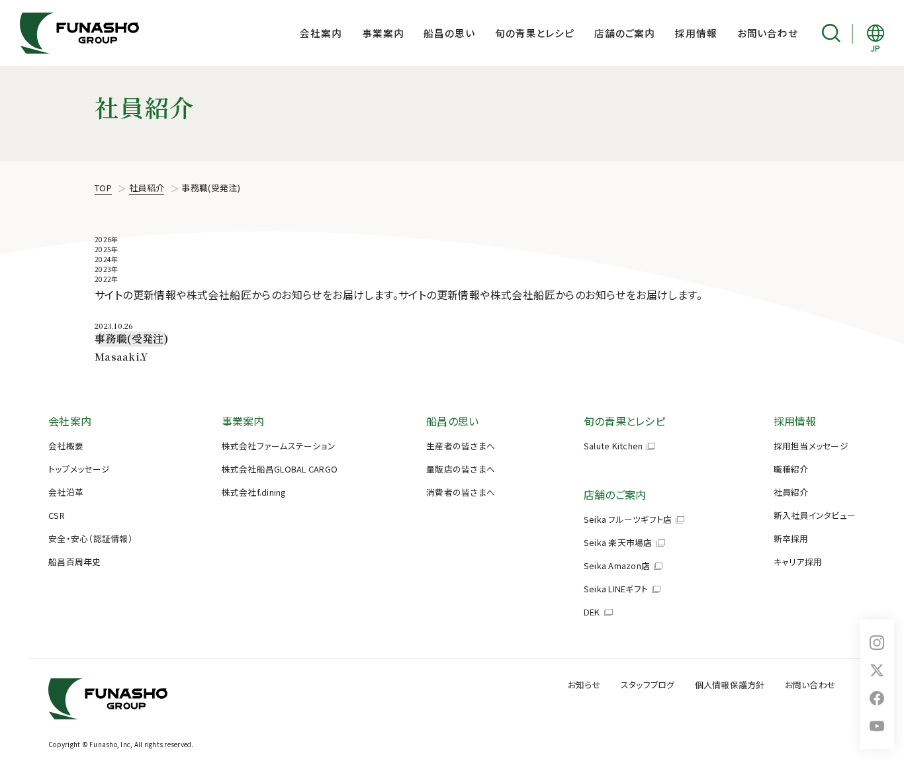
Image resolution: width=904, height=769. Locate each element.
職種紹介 (791, 469)
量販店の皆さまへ (460, 469)
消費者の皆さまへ (460, 492)
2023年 (106, 269)
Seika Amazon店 (617, 565)
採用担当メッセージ (811, 445)
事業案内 (383, 33)
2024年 (106, 259)
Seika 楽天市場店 (618, 542)
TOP (103, 187)
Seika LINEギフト (616, 588)
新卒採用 (791, 538)
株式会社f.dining (254, 492)
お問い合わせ (767, 33)
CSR (56, 515)
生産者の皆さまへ (460, 445)
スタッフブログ (648, 684)
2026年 (106, 239)
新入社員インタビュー (815, 515)
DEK (592, 612)
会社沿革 (65, 492)
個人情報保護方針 (730, 684)
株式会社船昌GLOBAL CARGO (280, 469)
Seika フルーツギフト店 (628, 519)
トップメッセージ (79, 469)
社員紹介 (146, 187)
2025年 (106, 249)
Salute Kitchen (613, 445)
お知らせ (584, 684)
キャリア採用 (798, 561)
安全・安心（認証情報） (90, 538)
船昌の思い (449, 33)
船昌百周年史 (74, 561)
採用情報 (696, 33)
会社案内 (321, 33)
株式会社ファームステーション (279, 445)
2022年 (106, 279)
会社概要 (65, 445)
